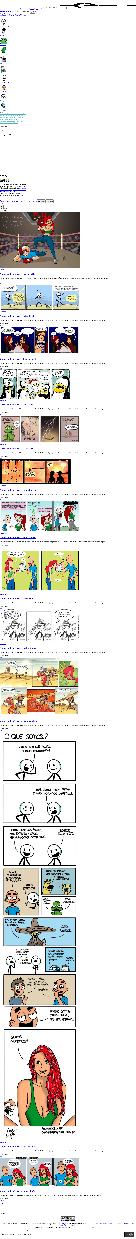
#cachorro (3, 123)
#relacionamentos (5, 121)
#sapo (8, 119)
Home (21, 9)
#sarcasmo (12, 117)
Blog (43, 9)
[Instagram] (31, 10)
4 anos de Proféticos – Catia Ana (16, 448)
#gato (21, 121)
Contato (2, 197)
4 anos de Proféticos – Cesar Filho (17, 1146)
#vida (18, 121)
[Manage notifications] (131, 1234)
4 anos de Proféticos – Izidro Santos (18, 648)
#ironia (2, 115)
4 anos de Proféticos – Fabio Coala (17, 316)
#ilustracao (10, 123)
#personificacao (16, 114)
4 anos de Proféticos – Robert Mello (18, 490)
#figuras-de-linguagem (18, 115)
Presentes (3, 269)
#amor (13, 121)
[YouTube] (37, 10)
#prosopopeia (4, 117)
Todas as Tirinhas (14, 15)
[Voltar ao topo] (1, 1238)
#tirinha (23, 114)
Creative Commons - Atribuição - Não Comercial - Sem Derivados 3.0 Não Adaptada (13, 189)
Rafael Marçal (6, 11)
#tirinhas (8, 114)
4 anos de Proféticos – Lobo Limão (17, 1191)
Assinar (129, 1234)
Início (4, 15)
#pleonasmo (19, 117)
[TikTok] (35, 10)
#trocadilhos (14, 119)
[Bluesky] (33, 10)
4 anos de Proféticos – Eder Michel (18, 537)
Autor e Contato (37, 9)
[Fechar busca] (2, 206)
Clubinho (26, 9)
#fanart (16, 123)
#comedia (8, 115)
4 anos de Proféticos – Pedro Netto (17, 274)
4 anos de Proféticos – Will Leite (16, 404)
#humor (2, 114)
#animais (3, 119)
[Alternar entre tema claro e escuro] (32, 12)
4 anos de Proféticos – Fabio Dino (17, 598)
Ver (1, 283)
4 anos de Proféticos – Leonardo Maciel (20, 721)
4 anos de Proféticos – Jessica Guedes (19, 359)
